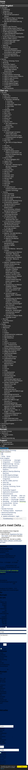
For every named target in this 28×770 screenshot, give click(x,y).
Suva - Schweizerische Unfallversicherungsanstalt (12, 345)
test (8, 108)
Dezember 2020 (8, 127)
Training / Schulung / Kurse (11, 61)
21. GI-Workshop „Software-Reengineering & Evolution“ (12, 210)
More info (2, 768)
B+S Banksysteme (9, 372)
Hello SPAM (10, 106)
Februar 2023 (8, 158)
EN (2, 454)
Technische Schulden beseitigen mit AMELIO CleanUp (7, 577)
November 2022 (9, 149)
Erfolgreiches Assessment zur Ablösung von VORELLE (13, 414)
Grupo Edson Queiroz (10, 357)
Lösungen (4, 8)
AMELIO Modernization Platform (12, 28)
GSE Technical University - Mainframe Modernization (12, 225)
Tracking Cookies (8, 435)
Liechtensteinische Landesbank (13, 334)
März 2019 (7, 96)
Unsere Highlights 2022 (12, 159)
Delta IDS (5, 45)
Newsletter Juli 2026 (6, 559)
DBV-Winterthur (9, 338)
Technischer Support (9, 64)
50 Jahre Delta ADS (9, 42)
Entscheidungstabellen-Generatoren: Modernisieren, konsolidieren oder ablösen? (12, 50)
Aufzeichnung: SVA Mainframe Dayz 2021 (12, 218)
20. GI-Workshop (9, 194)
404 (5, 436)
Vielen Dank (10, 103)
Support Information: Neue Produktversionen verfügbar (14, 136)
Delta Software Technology (12, 74)
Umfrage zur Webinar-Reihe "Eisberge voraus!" (14, 316)
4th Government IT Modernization (9, 206)
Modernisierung (7, 13)
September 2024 (9, 175)
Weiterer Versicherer (10, 343)
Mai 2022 (6, 146)
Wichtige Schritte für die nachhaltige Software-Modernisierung (11, 69)
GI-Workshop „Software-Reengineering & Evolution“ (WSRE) (11, 243)
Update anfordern (8, 444)
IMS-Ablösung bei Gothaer (8, 560)
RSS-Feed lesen (8, 321)
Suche (3, 3)
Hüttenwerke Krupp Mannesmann (10, 359)
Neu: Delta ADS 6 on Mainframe (11, 124)
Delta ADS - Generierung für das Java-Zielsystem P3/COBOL (14, 166)
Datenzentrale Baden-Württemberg (10, 354)
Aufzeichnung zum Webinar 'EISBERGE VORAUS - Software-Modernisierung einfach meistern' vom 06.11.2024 (14, 279)
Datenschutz (12, 669)
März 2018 (7, 113)
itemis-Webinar (8, 230)
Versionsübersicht (6, 442)
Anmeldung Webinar (12, 237)
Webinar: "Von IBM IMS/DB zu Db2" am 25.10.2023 (13, 234)
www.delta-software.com (4, 705)
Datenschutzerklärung (8, 438)
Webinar (6, 247)
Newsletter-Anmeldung (11, 98)
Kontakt (3, 429)
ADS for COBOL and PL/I (10, 38)
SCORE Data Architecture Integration (13, 37)
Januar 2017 (7, 118)
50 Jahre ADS (8, 44)
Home (2, 1)
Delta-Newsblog (3, 718)
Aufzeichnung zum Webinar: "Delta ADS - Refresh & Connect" (14, 259)
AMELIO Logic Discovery (10, 26)
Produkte (4, 25)
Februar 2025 (8, 178)
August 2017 (8, 115)
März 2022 (7, 140)
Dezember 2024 (8, 176)
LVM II (6, 341)
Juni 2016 (7, 120)
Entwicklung (6, 9)
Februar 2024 (8, 171)
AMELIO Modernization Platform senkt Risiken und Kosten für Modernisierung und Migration (14, 153)
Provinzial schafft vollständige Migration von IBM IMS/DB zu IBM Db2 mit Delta (13, 406)
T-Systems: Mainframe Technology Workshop (11, 213)
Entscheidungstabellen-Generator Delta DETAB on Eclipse (12, 55)
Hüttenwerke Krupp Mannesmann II (10, 362)
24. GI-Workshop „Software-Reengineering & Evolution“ (12, 222)
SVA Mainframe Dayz (10, 216)
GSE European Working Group (13, 201)
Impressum (4, 433)
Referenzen (6, 327)
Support (3, 440)
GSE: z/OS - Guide (9, 195)
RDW (5, 367)
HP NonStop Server (10, 35)
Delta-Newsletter (3, 713)
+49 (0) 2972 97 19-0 (2, 675)
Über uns (4, 90)
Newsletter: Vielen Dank (14, 104)
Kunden (3, 324)
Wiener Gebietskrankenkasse (12, 348)
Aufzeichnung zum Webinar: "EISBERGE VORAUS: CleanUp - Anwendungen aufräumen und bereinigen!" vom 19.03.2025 (14, 302)
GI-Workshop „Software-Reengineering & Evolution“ (12, 203)
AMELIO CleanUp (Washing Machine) (13, 30)
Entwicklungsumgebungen (12, 40)
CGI (5, 329)
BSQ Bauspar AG (9, 336)
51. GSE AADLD (8, 231)
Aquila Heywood (9, 374)
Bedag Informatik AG (10, 351)
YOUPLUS (7, 417)
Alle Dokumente (9, 88)
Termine (5, 192)
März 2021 (7, 128)
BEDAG (9, 583)
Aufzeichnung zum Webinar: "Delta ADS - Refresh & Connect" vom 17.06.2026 (14, 253)
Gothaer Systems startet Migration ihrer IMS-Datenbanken (11, 384)
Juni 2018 (7, 111)
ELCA (5, 331)
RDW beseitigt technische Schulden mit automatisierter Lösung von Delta (12, 396)
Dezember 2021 (8, 139)
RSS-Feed (5, 319)
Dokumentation (7, 73)
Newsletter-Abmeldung (12, 99)
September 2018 (9, 110)
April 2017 (7, 116)
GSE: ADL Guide (8, 199)
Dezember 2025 (8, 182)
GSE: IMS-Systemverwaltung (12, 197)
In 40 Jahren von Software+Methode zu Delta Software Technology (14, 188)
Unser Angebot (6, 5)
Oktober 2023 (8, 163)
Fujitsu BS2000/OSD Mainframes (13, 33)
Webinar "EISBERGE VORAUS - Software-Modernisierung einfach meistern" (13, 264)
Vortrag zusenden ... (11, 228)
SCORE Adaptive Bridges (10, 32)
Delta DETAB (6, 47)
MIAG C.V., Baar (8, 365)
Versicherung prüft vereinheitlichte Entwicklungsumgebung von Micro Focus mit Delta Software (13, 378)
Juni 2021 (7, 130)
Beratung (5, 62)
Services (3, 59)
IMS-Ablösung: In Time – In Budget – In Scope (12, 410)
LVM (5, 339)
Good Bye (10, 101)
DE (2, 453)
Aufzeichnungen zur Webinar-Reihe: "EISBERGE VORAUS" (13, 295)
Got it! (22, 766)
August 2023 (8, 161)
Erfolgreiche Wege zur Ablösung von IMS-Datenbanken (13, 19)
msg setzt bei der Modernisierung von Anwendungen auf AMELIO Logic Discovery (13, 390)
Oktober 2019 (8, 122)
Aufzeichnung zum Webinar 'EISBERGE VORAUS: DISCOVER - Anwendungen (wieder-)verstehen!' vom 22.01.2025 (14, 288)
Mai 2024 (6, 173)
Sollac (6, 370)
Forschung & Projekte (7, 423)
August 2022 (8, 147)
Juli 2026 (6, 185)
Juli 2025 (6, 180)
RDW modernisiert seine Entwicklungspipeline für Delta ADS (13, 420)
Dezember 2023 (8, 170)
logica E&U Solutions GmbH (12, 350)
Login (3, 446)
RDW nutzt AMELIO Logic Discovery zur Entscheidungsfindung (11, 401)
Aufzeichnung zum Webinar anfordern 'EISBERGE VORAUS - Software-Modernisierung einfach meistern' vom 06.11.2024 (14, 271)
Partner (3, 425)
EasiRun (6, 333)
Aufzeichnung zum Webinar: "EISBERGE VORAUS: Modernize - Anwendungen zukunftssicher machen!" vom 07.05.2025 (14, 310)
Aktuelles (4, 92)
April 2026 (7, 183)
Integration (6, 11)
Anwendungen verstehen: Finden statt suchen (13, 133)
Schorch (6, 369)
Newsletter (6, 94)
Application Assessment (10, 66)
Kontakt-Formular (6, 431)
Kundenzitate (7, 326)
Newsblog (6, 322)
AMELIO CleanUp (9, 80)
